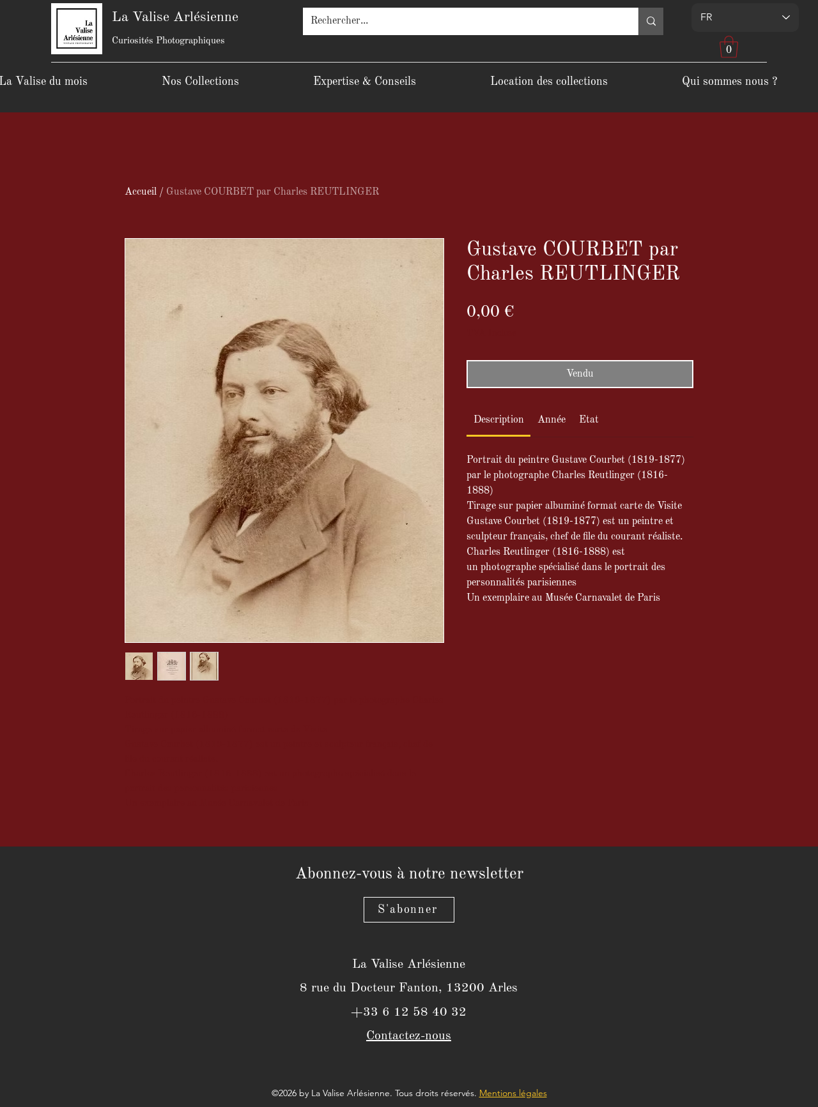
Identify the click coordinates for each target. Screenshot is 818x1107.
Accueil (141, 192)
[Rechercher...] (650, 21)
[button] (729, 47)
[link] (499, 420)
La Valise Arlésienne (175, 17)
